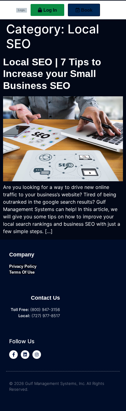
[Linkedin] (25, 354)
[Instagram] (36, 354)
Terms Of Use (22, 272)
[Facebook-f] (13, 354)
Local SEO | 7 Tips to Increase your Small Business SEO (52, 73)
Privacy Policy (22, 266)
